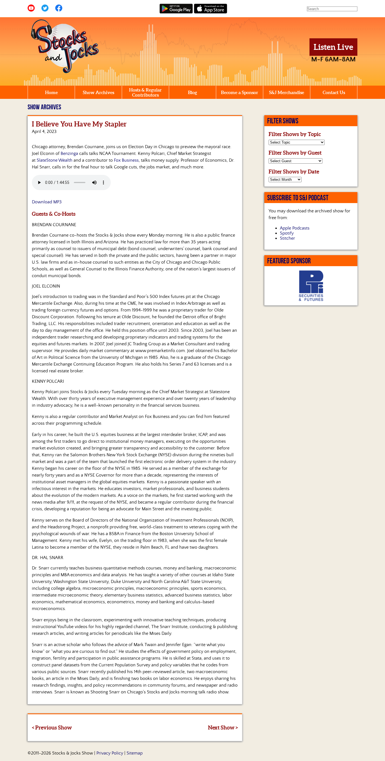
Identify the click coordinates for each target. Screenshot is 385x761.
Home (51, 92)
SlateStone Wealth (54, 160)
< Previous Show (52, 727)
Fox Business (126, 160)
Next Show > (223, 727)
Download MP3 (47, 201)
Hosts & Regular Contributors (145, 92)
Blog (192, 92)
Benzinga (69, 153)
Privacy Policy (109, 753)
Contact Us (334, 92)
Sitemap (135, 753)
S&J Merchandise (286, 92)
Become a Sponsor (239, 92)
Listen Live (333, 47)
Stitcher (287, 238)
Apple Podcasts (294, 228)
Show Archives (98, 92)
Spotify (287, 233)
